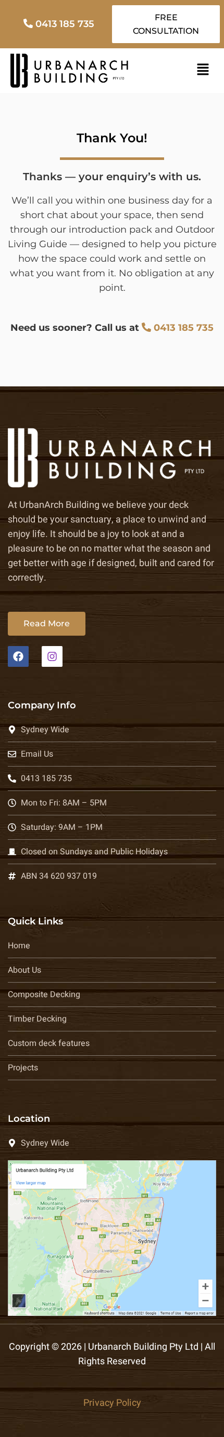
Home (19, 945)
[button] (203, 70)
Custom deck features (49, 1043)
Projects (23, 1068)
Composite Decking (44, 994)
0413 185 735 (64, 24)
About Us (24, 970)
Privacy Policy (112, 1403)
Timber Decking (37, 1019)
